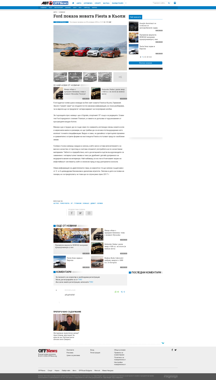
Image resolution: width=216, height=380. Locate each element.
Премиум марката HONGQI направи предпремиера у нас (149, 37)
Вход (92, 350)
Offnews (88, 3)
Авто (78, 3)
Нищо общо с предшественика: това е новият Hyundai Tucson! (75, 91)
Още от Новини (66, 225)
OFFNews (41, 371)
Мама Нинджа (107, 371)
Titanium (77, 203)
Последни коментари (146, 272)
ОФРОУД (87, 7)
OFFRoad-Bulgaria (85, 371)
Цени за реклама (73, 355)
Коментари (63, 271)
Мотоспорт (58, 7)
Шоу (74, 7)
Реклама (70, 353)
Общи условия (119, 350)
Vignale (86, 203)
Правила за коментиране (119, 354)
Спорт (98, 3)
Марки (94, 7)
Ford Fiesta (64, 203)
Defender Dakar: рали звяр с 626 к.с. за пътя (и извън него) (113, 91)
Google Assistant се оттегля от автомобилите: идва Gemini (149, 26)
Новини (43, 7)
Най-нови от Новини (68, 85)
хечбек (100, 203)
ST (72, 203)
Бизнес (68, 7)
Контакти (70, 350)
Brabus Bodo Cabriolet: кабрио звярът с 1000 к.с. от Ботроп (114, 260)
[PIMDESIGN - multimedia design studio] (170, 377)
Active (56, 203)
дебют (93, 203)
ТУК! (91, 282)
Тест (50, 7)
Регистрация (95, 353)
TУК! (80, 280)
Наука (106, 3)
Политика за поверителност (120, 358)
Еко (80, 7)
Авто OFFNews (61, 22)
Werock (97, 371)
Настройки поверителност (120, 363)
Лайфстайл (117, 3)
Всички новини (145, 63)
